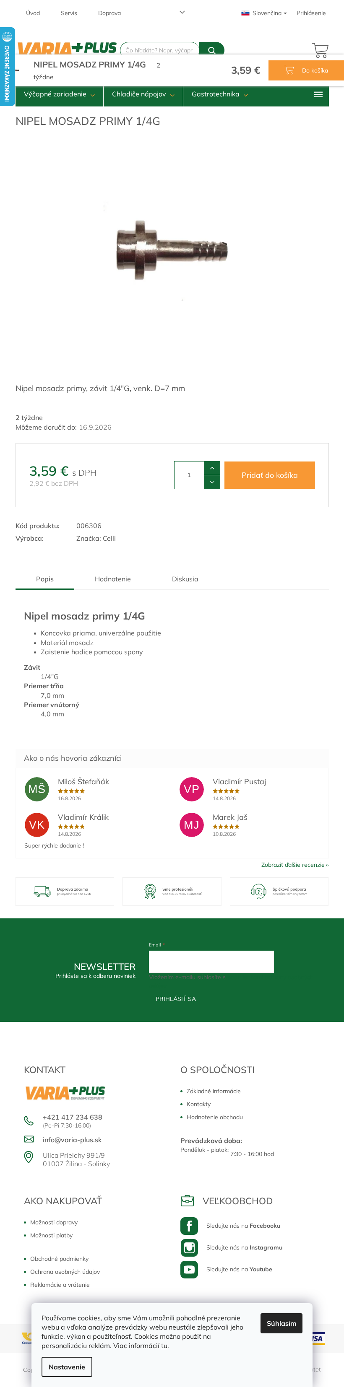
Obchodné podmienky (59, 1259)
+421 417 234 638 (72, 1117)
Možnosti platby (51, 1235)
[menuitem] (59, 93)
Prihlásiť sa (176, 999)
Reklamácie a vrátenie (60, 1284)
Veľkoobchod (238, 1201)
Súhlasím (281, 1323)
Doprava (109, 13)
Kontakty (199, 1104)
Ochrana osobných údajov (65, 1272)
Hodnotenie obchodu (215, 1117)
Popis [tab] (45, 579)
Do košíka (314, 70)
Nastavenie (67, 1367)
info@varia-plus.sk (72, 1140)
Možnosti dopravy (54, 1222)
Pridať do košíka (270, 475)
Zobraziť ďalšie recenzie (293, 864)
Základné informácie (214, 1091)
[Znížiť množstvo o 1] (212, 482)
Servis (69, 13)
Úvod (33, 13)
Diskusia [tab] (185, 579)
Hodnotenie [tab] (113, 579)
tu (164, 1345)
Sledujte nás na (243, 1225)
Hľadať (211, 50)
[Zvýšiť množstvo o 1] (212, 468)
